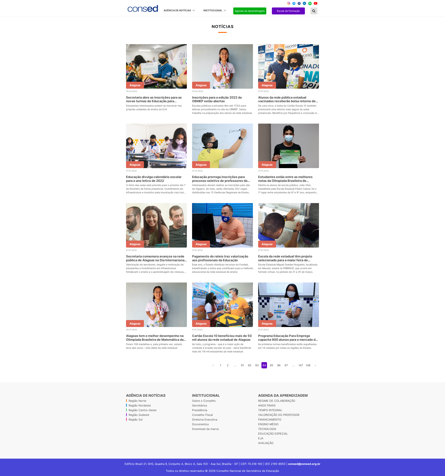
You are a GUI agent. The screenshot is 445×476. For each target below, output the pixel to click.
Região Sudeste (139, 415)
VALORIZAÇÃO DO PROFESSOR (278, 415)
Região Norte (137, 400)
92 (249, 365)
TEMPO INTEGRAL (270, 410)
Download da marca (205, 429)
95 (271, 365)
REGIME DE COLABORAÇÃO (276, 400)
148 (308, 365)
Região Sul (136, 419)
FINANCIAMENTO (269, 419)
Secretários (199, 405)
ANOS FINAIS (267, 405)
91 (242, 365)
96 (279, 365)
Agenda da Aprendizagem (250, 10)
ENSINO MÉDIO (268, 424)
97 (286, 365)
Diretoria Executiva (204, 419)
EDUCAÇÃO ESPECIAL (273, 433)
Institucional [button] (213, 10)
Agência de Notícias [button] (178, 10)
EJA (260, 438)
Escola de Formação (288, 10)
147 (300, 365)
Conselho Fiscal (202, 415)
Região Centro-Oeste (142, 410)
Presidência (199, 410)
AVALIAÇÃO (265, 443)
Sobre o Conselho (204, 400)
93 (257, 365)
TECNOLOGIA (267, 429)
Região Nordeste (140, 405)
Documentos (200, 424)
